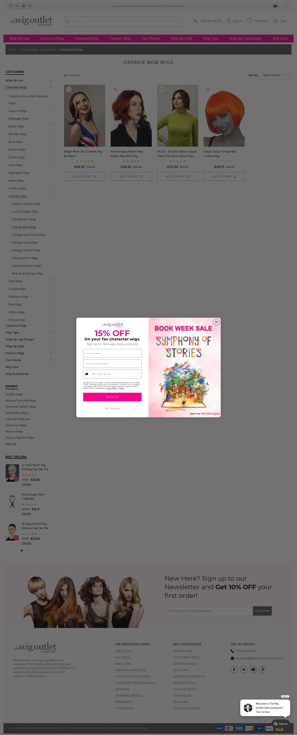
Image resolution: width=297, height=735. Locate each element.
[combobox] (89, 374)
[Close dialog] (216, 322)
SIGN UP (112, 397)
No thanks (112, 408)
